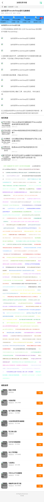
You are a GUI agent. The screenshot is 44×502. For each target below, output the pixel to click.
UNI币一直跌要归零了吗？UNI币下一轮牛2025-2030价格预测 (17, 166)
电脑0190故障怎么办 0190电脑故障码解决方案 (23, 237)
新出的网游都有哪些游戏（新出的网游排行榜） (22, 211)
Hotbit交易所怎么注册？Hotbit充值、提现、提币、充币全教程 (20, 371)
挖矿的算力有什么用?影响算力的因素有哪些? (25, 316)
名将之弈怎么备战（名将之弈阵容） (14, 332)
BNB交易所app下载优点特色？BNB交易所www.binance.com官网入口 (23, 296)
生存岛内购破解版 (15, 442)
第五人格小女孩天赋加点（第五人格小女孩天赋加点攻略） (25, 195)
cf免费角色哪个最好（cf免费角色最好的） (18, 234)
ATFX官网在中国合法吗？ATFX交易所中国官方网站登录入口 (24, 277)
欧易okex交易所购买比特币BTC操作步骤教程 (23, 342)
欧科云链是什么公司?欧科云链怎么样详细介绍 (15, 179)
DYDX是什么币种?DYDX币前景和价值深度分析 (17, 257)
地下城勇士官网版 (15, 411)
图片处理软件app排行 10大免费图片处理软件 (16, 224)
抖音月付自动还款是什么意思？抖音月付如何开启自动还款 (24, 283)
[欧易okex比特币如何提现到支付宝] (6, 149)
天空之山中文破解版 (15, 473)
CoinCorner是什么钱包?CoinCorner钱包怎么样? (20, 201)
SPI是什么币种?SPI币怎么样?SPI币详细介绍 (27, 228)
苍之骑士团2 (13, 431)
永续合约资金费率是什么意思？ (13, 175)
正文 (16, 7)
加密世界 (10, 7)
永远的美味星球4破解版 (16, 421)
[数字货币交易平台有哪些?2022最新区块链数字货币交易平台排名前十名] (6, 157)
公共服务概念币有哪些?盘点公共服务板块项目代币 (21, 335)
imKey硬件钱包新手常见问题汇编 (25, 303)
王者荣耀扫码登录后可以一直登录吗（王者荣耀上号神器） (19, 218)
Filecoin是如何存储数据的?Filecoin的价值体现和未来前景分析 (27, 123)
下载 (39, 392)
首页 (5, 7)
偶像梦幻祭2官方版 (15, 483)
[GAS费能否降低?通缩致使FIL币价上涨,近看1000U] (6, 141)
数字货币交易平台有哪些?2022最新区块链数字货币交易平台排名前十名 (27, 156)
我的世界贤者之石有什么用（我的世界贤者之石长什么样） (24, 362)
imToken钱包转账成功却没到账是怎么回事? (27, 131)
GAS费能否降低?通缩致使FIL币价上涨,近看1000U (26, 140)
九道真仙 (12, 463)
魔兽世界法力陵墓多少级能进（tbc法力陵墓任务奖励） (25, 182)
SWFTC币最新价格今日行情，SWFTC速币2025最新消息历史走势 (21, 322)
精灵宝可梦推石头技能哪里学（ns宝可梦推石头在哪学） (26, 250)
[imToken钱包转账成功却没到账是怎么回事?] (6, 132)
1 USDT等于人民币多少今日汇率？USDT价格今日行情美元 (19, 244)
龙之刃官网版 (13, 452)
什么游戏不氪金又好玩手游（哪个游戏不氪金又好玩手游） (22, 290)
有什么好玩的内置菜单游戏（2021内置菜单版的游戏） (25, 348)
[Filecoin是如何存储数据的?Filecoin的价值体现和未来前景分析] (6, 124)
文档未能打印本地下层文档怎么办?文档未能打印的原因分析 (23, 260)
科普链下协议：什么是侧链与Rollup (26, 188)
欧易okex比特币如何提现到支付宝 (25, 147)
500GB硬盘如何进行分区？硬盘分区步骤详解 (15, 267)
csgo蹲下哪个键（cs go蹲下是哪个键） (16, 208)
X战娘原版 (12, 400)
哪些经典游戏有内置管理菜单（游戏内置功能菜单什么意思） (22, 270)
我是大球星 (12, 390)
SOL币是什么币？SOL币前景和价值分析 (12, 254)
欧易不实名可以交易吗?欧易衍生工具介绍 (15, 313)
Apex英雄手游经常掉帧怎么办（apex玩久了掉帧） (14, 198)
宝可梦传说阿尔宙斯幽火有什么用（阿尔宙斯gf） (25, 355)
